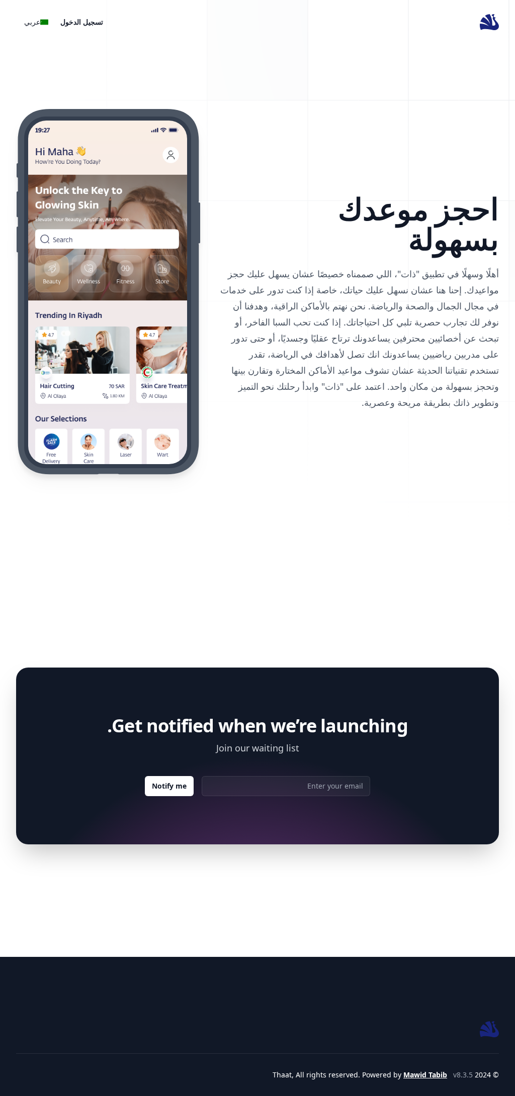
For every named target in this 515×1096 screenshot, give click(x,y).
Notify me (169, 786)
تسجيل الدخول (81, 22)
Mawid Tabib (425, 1074)
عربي (33, 22)
